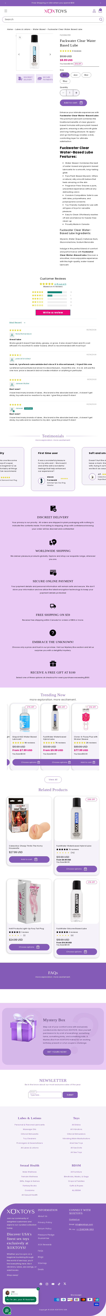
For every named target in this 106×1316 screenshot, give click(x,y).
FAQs (40, 1250)
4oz (76, 75)
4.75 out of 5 (60, 284)
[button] (6, 11)
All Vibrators (76, 1129)
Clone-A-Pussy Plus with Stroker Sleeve (86, 738)
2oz (65, 75)
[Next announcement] (101, 3)
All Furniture (76, 1172)
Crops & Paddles (76, 1181)
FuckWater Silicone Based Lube (71, 929)
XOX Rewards (45, 1244)
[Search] (101, 19)
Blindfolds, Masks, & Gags (76, 1176)
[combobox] (53, 19)
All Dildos (76, 1124)
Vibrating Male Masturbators (76, 1138)
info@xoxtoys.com (84, 1224)
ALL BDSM (76, 1190)
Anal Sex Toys (76, 1143)
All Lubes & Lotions (30, 1147)
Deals (41, 1269)
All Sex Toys (76, 1152)
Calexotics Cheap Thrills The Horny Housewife (26, 847)
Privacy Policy (45, 1222)
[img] (15, 330)
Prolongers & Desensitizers (30, 1143)
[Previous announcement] (5, 3)
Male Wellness (30, 1172)
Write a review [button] (53, 312)
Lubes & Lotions (22, 29)
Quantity (64, 87)
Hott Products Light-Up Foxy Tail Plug (26, 929)
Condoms (29, 1190)
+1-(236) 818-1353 (85, 1229)
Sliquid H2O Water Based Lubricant (24, 738)
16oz (65, 81)
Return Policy (44, 1228)
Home (10, 29)
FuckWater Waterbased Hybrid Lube (54, 738)
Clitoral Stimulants (29, 1134)
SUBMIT (70, 1094)
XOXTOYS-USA (61, 1310)
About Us (42, 1216)
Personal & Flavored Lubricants (30, 1124)
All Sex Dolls (76, 1147)
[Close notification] (38, 1288)
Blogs (40, 1257)
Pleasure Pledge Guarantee (46, 1236)
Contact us (74, 1219)
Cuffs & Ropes (76, 1185)
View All (53, 779)
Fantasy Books (30, 1185)
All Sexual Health (30, 1195)
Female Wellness (29, 1176)
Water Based (39, 29)
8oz (86, 75)
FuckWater (65, 35)
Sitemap (42, 1263)
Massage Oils (29, 1129)
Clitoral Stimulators (76, 1134)
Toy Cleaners (29, 1138)
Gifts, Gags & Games (30, 1181)
